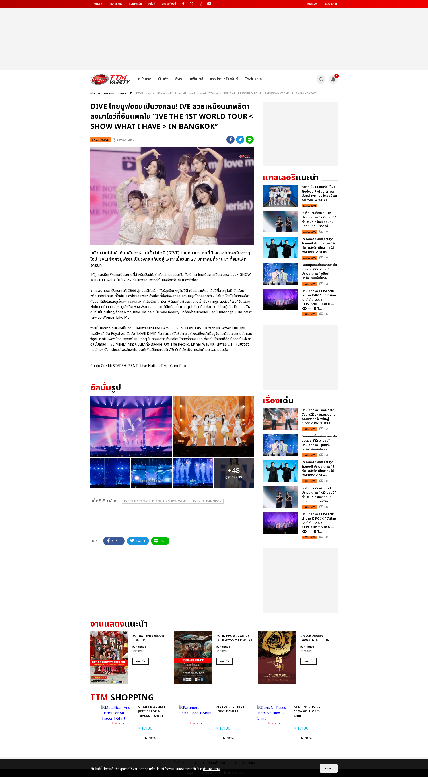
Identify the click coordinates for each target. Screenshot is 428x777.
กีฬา (178, 79)
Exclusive (253, 79)
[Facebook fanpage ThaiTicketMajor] (183, 4)
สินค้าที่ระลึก (135, 4)
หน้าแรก (98, 4)
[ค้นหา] (321, 79)
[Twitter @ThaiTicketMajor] (192, 4)
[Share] (230, 140)
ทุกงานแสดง (115, 4)
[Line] (250, 140)
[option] (130, 657)
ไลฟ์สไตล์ (196, 79)
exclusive (110, 94)
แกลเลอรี (126, 94)
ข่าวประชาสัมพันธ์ (224, 79)
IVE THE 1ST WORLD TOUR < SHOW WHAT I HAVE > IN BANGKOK (173, 501)
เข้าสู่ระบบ (312, 4)
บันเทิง (163, 79)
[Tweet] (240, 140)
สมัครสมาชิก (331, 4)
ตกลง (328, 768)
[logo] (110, 79)
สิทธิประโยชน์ (169, 4)
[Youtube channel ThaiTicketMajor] (209, 4)
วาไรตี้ (151, 4)
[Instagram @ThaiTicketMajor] (200, 4)
